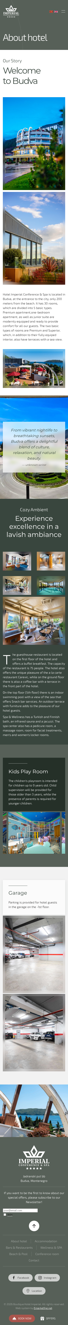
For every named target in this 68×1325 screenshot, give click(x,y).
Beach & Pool (18, 1254)
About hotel (19, 1241)
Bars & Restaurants (19, 1247)
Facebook (23, 1277)
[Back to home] (11, 11)
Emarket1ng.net (43, 1308)
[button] (63, 11)
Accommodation (46, 1241)
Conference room (47, 1254)
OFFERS (51, 1318)
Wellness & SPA (51, 1247)
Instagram (50, 1277)
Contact (34, 1260)
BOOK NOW (24, 1318)
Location (37, 1290)
